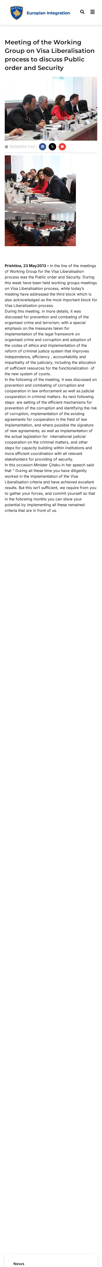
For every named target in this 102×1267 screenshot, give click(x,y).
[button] (42, 147)
